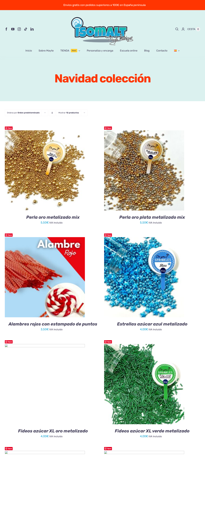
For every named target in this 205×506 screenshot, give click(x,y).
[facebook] (6, 29)
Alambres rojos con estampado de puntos (52, 324)
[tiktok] (25, 29)
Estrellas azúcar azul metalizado (152, 324)
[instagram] (19, 29)
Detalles (60, 170)
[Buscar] (177, 29)
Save (10, 128)
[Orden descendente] (52, 113)
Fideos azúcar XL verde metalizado (152, 431)
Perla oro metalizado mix (53, 217)
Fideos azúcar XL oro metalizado (53, 431)
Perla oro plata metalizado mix (152, 217)
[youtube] (12, 29)
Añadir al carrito (36, 170)
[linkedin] (32, 29)
